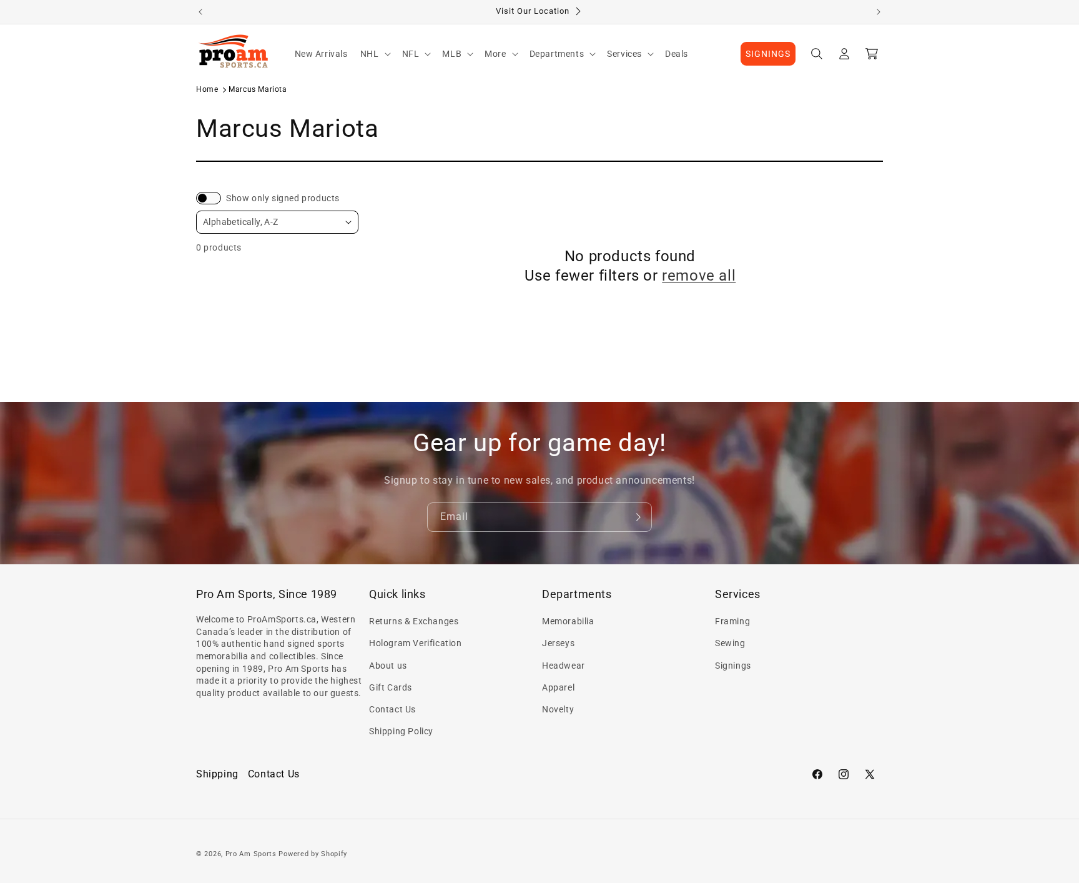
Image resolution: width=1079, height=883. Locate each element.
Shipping (217, 774)
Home (207, 89)
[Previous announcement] (200, 12)
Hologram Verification (415, 643)
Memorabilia (568, 621)
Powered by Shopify (312, 854)
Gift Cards (390, 687)
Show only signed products (283, 198)
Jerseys (558, 643)
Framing (732, 621)
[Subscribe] (637, 517)
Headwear (563, 666)
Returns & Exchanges (413, 621)
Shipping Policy (401, 731)
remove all (699, 275)
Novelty (558, 709)
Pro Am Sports (251, 854)
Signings (733, 666)
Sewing (730, 643)
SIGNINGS (768, 54)
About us (388, 666)
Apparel (558, 687)
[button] (375, 53)
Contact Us (392, 709)
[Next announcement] (878, 12)
